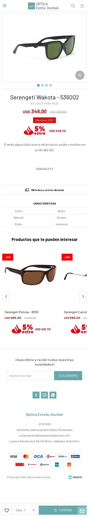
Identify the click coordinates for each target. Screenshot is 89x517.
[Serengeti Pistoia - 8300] (30, 277)
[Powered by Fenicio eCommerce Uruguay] (75, 477)
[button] (73, 5)
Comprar (65, 510)
